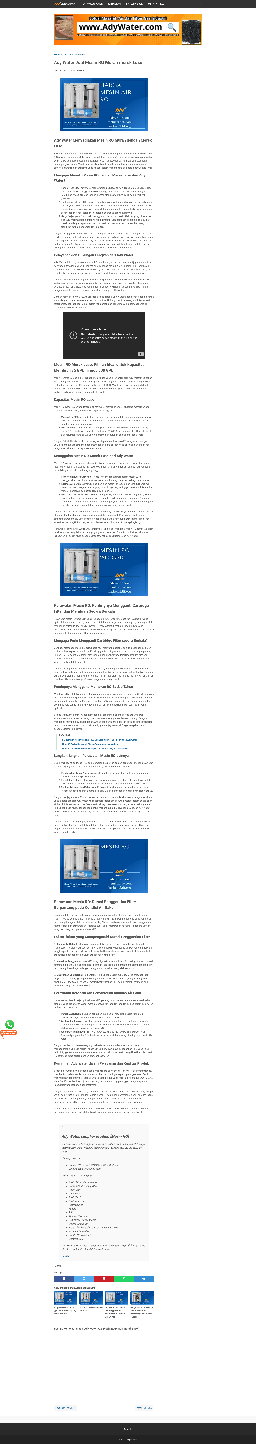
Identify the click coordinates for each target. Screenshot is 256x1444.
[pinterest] (104, 1279)
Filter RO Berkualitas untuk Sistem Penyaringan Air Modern (90, 744)
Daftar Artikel (156, 4)
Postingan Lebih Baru (66, 1408)
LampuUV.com (132, 1440)
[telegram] (144, 1279)
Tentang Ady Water (92, 4)
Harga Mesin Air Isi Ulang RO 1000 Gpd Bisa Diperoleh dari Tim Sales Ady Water (99, 740)
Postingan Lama (144, 1408)
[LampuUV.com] (65, 4)
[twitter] (84, 1279)
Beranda (128, 1429)
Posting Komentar (76, 70)
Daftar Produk (134, 4)
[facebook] (64, 1279)
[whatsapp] (124, 1279)
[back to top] (250, 1437)
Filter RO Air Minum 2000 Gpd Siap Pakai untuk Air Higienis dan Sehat (95, 748)
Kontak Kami (114, 4)
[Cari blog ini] (200, 4)
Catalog (65, 1256)
